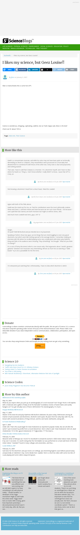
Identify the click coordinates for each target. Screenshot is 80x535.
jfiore (12, 77)
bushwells (7, 55)
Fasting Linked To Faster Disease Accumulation (21, 369)
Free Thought (41, 48)
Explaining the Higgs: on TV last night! (12, 474)
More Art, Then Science (17, 136)
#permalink (66, 182)
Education (58, 46)
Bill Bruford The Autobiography (14, 398)
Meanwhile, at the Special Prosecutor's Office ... (38, 474)
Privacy (35, 521)
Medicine (6, 48)
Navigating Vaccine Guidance (14, 365)
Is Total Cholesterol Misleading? (14, 422)
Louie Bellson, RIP (9, 446)
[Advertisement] (40, 18)
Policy (65, 46)
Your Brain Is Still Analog (13, 371)
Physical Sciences (21, 46)
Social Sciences (46, 46)
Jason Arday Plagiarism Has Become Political (20, 386)
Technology (30, 48)
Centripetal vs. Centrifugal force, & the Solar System (64, 474)
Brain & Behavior (17, 48)
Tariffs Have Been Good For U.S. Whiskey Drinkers (22, 367)
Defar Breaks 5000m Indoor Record (15, 434)
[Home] (15, 40)
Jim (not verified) (46, 258)
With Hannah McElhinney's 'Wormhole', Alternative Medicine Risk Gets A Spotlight (32, 373)
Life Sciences (7, 46)
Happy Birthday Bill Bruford (12, 410)
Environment (34, 46)
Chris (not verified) (46, 273)
